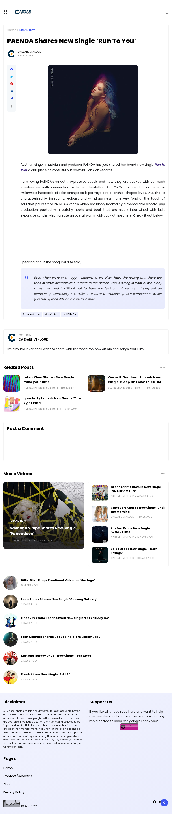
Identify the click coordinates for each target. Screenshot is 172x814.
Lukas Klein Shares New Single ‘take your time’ (48, 379)
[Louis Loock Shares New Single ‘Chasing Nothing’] (10, 602)
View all (164, 367)
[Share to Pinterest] (11, 83)
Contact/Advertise (18, 776)
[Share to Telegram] (11, 98)
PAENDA (71, 314)
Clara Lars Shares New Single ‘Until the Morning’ (138, 510)
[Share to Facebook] (11, 69)
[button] (11, 106)
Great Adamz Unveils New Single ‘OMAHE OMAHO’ (136, 489)
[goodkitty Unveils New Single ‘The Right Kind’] (11, 404)
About (8, 784)
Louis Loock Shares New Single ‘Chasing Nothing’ (59, 599)
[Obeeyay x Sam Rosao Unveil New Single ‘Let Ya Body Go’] (10, 620)
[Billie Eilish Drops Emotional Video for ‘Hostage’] (10, 583)
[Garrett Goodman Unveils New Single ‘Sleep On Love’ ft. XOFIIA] (96, 383)
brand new (27, 30)
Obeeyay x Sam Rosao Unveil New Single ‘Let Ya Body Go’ (65, 618)
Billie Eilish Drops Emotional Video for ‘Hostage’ (58, 580)
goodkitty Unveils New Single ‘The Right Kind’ (52, 400)
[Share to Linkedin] (11, 91)
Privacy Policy (13, 792)
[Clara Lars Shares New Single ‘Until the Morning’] (100, 514)
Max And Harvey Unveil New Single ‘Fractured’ (56, 656)
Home (11, 30)
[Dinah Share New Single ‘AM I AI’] (10, 677)
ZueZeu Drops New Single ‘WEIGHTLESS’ (130, 530)
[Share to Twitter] (11, 76)
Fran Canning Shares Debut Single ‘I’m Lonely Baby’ (61, 637)
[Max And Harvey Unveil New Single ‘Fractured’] (10, 658)
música (53, 314)
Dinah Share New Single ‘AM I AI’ (45, 674)
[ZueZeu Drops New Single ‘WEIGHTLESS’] (100, 534)
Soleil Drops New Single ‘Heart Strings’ (134, 551)
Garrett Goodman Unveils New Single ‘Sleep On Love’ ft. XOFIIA (134, 379)
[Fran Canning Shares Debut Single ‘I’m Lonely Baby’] (10, 639)
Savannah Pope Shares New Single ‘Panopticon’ (43, 530)
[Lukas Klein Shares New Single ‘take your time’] (11, 383)
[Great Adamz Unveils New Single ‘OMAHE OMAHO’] (100, 493)
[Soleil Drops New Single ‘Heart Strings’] (100, 555)
